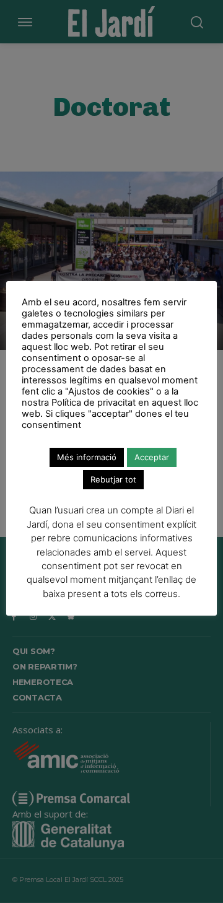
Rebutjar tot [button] (113, 479)
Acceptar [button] (151, 457)
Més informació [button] (86, 457)
